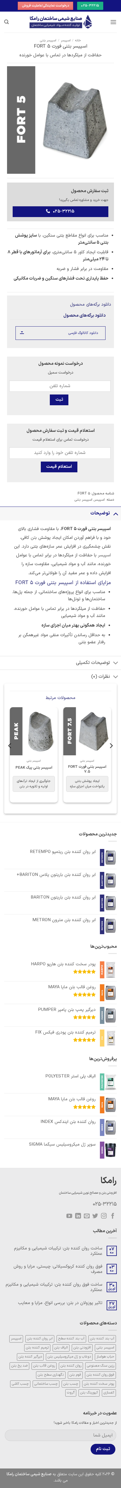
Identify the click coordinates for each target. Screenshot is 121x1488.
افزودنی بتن (82, 1347)
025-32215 (105, 1204)
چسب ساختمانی (46, 1383)
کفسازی (109, 1392)
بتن (34, 537)
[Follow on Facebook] (112, 1216)
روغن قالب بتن (44, 1365)
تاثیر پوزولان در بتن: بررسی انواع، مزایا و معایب (60, 1303)
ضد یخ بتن (19, 1365)
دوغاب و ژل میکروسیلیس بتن (69, 1356)
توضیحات (100, 513)
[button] (113, 22)
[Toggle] (115, 513)
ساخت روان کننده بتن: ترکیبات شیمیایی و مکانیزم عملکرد (58, 1251)
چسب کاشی (20, 1383)
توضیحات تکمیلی (93, 662)
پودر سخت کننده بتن (99, 1383)
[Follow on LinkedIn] (78, 1216)
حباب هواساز (105, 1356)
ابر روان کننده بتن (40, 1338)
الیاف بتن (61, 1347)
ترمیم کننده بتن (37, 1347)
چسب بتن (70, 1383)
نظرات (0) (100, 676)
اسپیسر (66, 40)
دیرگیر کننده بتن (30, 1356)
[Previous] (110, 757)
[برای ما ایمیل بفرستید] (86, 1216)
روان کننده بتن (70, 1365)
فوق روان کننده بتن (100, 1374)
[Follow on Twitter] (95, 1216)
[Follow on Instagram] (104, 1216)
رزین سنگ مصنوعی (100, 1365)
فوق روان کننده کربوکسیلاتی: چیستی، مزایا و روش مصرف (58, 1269)
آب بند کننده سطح (71, 1338)
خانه (78, 40)
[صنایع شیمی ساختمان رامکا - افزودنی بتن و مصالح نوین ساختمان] (60, 22)
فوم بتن (75, 1374)
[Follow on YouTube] (69, 1216)
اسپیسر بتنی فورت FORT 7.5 (87, 769)
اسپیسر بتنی (48, 40)
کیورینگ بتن (89, 1392)
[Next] (10, 757)
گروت (71, 1392)
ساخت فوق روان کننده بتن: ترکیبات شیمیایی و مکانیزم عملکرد (54, 1287)
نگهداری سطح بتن (51, 1374)
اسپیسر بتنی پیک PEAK (33, 768)
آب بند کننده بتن (102, 1338)
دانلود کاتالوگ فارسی (83, 333)
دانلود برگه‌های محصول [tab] (84, 315)
